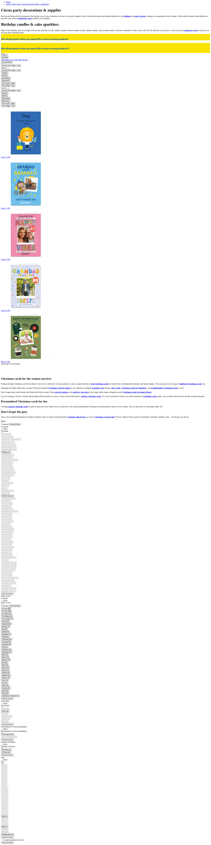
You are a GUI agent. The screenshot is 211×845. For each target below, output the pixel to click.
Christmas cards (150, 396)
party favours (140, 16)
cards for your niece (80, 392)
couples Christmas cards (91, 396)
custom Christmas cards (18, 407)
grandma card (98, 388)
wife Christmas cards (99, 384)
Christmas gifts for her (76, 417)
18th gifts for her (7, 60)
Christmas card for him (104, 417)
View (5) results (7, 594)
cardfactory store (25, 18)
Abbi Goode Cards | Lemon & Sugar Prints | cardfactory (27, 4)
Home (8, 2)
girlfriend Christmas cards (191, 384)
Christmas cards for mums (59, 388)
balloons (127, 16)
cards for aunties (61, 392)
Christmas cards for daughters (134, 388)
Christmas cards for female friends (137, 392)
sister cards (115, 388)
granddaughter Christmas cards (164, 388)
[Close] (2, 422)
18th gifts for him (21, 60)
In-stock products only (14, 840)
